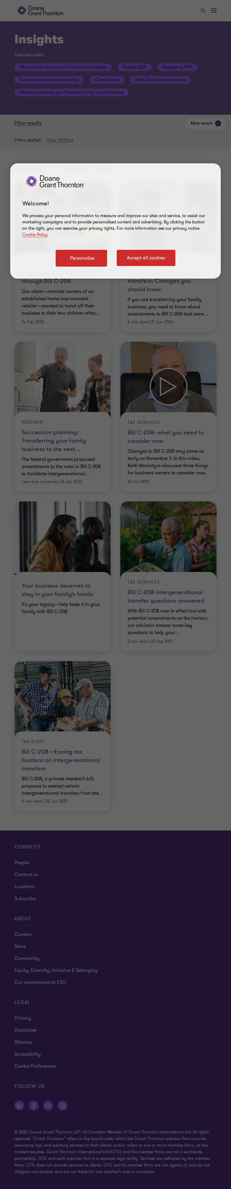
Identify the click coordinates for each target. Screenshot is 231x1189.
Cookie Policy (35, 234)
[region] (115, 221)
